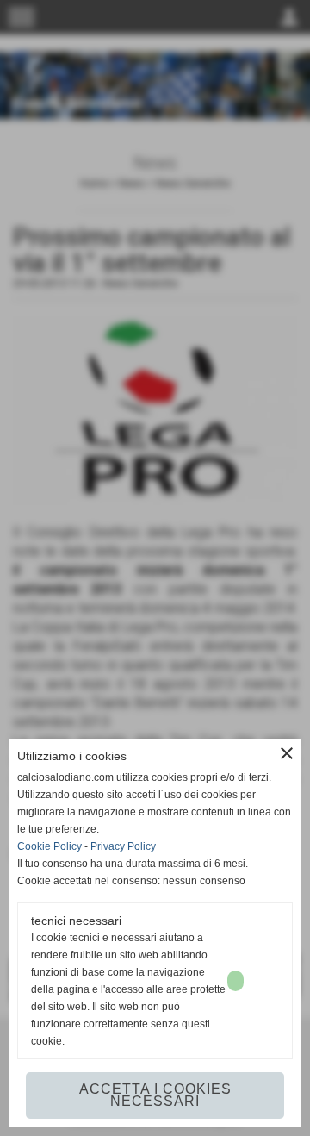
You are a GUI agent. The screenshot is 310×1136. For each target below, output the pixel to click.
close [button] (286, 753)
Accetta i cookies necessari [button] (155, 1095)
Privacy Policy (123, 846)
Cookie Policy (49, 846)
